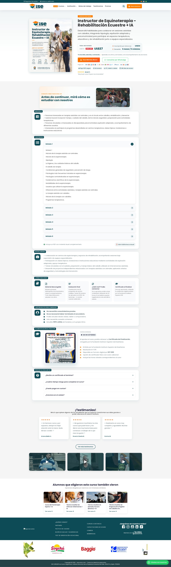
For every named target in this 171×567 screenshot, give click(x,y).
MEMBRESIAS (91, 534)
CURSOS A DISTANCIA (94, 524)
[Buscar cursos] (124, 6)
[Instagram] (128, 526)
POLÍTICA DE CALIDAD (62, 529)
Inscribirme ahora (90, 60)
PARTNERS (58, 525)
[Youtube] (132, 526)
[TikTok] (141, 526)
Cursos (59, 6)
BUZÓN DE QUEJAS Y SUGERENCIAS (66, 532)
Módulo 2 (49, 208)
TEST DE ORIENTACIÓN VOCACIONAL (67, 535)
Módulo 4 (49, 222)
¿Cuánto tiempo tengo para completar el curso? (65, 382)
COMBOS (90, 530)
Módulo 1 (49, 144)
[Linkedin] (137, 526)
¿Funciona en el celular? (55, 395)
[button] (157, 562)
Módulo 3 (49, 215)
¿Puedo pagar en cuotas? (56, 388)
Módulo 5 (49, 229)
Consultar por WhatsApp (116, 60)
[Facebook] (123, 526)
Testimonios (98, 6)
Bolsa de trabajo (85, 6)
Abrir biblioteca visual (126, 244)
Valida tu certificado (47, 1)
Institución (71, 6)
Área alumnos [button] (135, 6)
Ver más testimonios (85, 447)
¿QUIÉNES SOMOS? (61, 522)
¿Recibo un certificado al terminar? (60, 375)
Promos (108, 6)
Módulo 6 (49, 236)
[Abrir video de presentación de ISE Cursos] (113, 97)
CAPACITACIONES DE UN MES (96, 527)
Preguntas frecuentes (31, 1)
